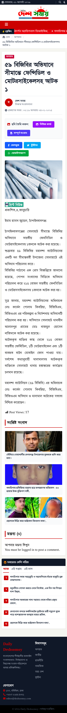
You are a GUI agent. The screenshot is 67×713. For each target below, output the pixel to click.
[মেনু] (6, 25)
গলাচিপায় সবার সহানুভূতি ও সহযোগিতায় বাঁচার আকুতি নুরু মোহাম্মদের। (36, 578)
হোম (8, 37)
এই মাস (28, 569)
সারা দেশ (39, 672)
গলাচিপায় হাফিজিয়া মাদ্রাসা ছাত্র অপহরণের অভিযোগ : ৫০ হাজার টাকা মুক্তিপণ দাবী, (33, 489)
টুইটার (34, 145)
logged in (28, 549)
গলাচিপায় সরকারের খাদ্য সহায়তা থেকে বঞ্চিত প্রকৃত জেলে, (33, 601)
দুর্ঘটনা (38, 677)
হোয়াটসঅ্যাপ (18, 153)
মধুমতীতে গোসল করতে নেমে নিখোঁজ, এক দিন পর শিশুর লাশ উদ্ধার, (36, 590)
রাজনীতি (39, 660)
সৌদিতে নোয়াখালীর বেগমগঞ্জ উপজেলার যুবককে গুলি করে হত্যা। (33, 456)
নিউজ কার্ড (45, 124)
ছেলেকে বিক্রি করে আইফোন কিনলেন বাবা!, (26, 521)
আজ (6, 569)
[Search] (60, 2)
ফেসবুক (15, 145)
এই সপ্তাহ (16, 569)
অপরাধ (17, 37)
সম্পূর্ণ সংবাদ (20, 133)
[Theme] (65, 2)
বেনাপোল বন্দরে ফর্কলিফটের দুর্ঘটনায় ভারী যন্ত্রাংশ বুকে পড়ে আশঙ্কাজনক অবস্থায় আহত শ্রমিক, (35, 613)
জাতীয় (38, 655)
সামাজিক (39, 666)
